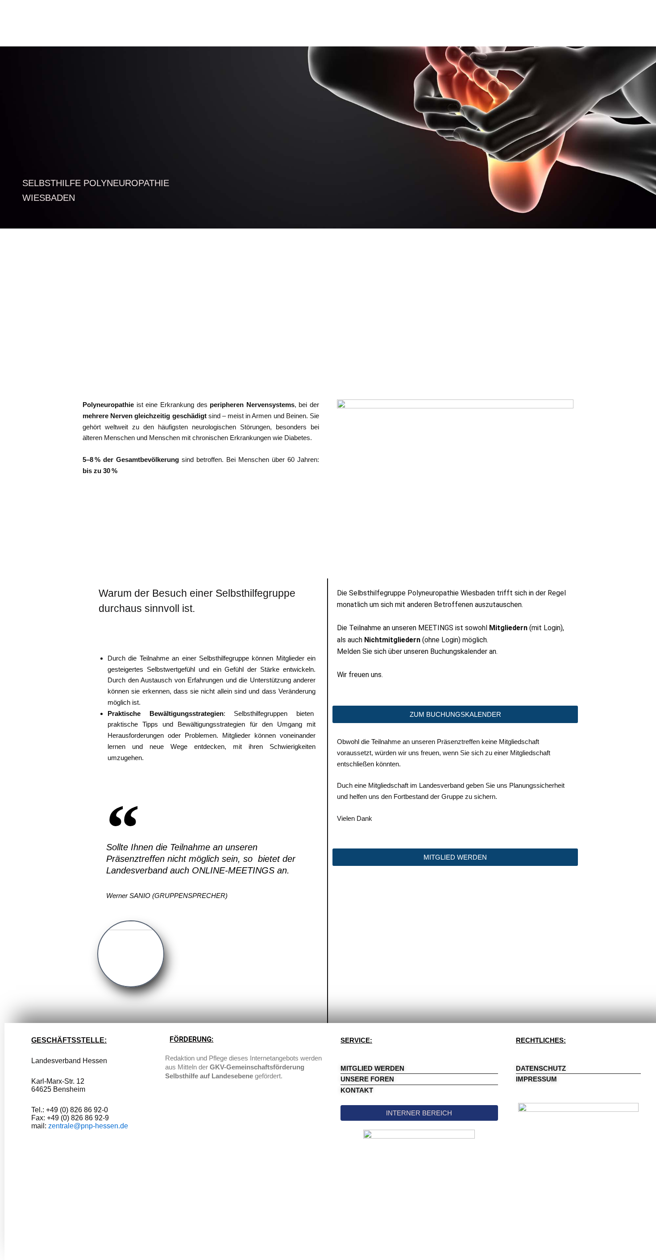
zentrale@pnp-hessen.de (88, 1126)
